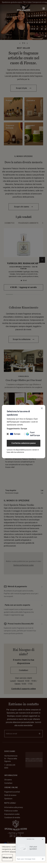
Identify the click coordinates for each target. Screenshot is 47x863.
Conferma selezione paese (23, 443)
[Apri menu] (43, 8)
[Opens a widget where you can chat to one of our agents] (30, 849)
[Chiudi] (41, 408)
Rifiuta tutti (7, 857)
